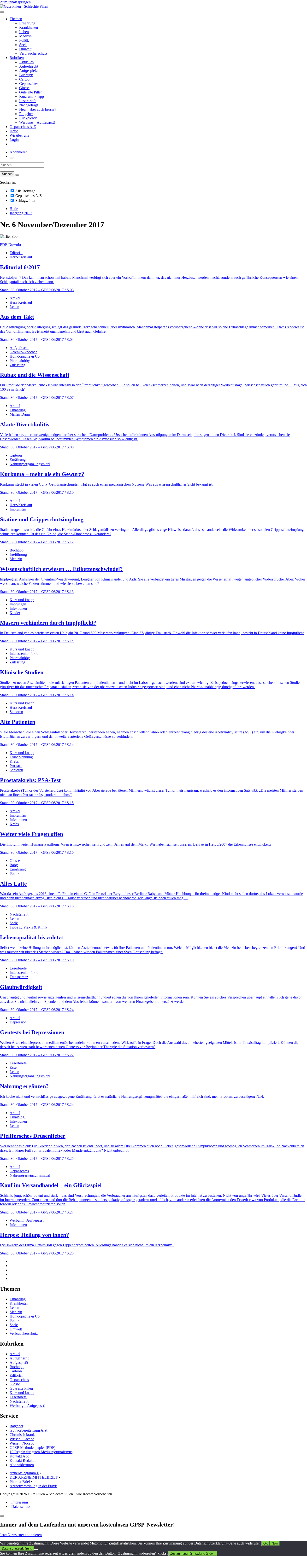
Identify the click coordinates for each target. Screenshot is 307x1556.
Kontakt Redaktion (24, 1460)
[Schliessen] (2, 1516)
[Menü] (2, 12)
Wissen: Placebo (22, 1439)
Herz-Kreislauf (21, 257)
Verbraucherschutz (33, 53)
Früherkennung (21, 757)
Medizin (25, 36)
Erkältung (17, 1117)
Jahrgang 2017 (21, 213)
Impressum (19, 1502)
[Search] (17, 175)
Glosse (24, 88)
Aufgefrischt (28, 66)
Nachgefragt (28, 105)
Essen (14, 1067)
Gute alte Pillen (30, 92)
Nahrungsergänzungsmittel (30, 464)
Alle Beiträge (24, 191)
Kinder (15, 613)
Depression (18, 1022)
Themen (16, 19)
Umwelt (25, 49)
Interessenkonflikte (24, 653)
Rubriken (17, 58)
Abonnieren (19, 152)
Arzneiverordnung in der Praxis (33, 1486)
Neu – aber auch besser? (37, 109)
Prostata (16, 766)
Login (14, 140)
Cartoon (25, 79)
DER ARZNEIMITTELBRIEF (34, 1477)
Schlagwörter (24, 200)
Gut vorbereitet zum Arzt (28, 1430)
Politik (24, 40)
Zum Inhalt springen (15, 2)
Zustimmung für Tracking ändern (192, 1553)
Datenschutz (20, 1506)
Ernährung (27, 23)
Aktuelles (26, 62)
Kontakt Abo (19, 1456)
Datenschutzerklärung (17, 1548)
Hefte (14, 131)
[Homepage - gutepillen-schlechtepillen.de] (24, 6)
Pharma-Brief (20, 1482)
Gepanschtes (28, 83)
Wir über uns (19, 135)
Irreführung (18, 554)
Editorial (16, 253)
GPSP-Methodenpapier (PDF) (32, 1448)
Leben (24, 32)
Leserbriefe (27, 101)
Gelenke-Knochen (23, 352)
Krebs (14, 761)
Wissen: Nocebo (22, 1443)
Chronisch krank (22, 1435)
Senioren (16, 712)
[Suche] (11, 157)
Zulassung (17, 365)
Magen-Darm (20, 414)
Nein (275, 1543)
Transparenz (19, 977)
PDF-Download (12, 245)
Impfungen (18, 509)
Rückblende (28, 118)
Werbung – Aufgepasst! (37, 122)
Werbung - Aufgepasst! (27, 1220)
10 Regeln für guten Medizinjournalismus (41, 1452)
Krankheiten (28, 27)
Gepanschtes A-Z (23, 127)
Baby (14, 865)
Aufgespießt (28, 71)
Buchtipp (26, 75)
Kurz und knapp (31, 96)
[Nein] (36, 1549)
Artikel (15, 298)
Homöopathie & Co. (25, 356)
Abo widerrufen (22, 1465)
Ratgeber (26, 114)
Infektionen (18, 608)
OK (265, 1543)
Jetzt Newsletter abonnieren (21, 1535)
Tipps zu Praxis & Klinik (28, 927)
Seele (23, 45)
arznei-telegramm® (24, 1473)
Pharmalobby (20, 361)
